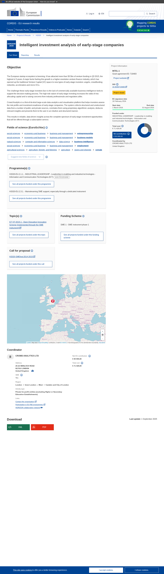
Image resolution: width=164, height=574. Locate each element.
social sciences (13, 133)
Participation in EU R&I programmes (38, 405)
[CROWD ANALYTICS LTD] (53, 301)
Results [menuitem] (37, 55)
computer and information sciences (40, 142)
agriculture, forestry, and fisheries (43, 150)
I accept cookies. (106, 570)
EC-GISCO (63, 342)
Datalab (77, 30)
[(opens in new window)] (26, 12)
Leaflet (29, 342)
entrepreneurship (85, 133)
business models (85, 138)
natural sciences (14, 142)
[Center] (102, 335)
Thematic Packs (22, 30)
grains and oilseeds (82, 150)
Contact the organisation (33, 402)
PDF (44, 427)
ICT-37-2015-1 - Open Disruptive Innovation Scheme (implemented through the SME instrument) (27, 225)
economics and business (35, 133)
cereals (98, 150)
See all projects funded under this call (28, 264)
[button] (101, 13)
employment (82, 146)
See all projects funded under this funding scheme (81, 236)
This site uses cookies (22, 570)
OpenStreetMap (43, 342)
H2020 (38, 35)
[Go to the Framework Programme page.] (11, 44)
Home (10, 30)
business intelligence (84, 142)
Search (86, 30)
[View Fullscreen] (102, 326)
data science (64, 142)
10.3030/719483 (118, 87)
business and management (61, 133)
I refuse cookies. (142, 570)
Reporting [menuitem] (25, 55)
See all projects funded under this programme (31, 184)
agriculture (65, 150)
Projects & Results (39, 30)
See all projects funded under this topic (28, 235)
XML (20, 427)
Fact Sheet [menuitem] (13, 55)
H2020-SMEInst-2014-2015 (21, 257)
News (69, 30)
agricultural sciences (15, 150)
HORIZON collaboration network (36, 408)
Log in (91, 14)
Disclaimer (102, 342)
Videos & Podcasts (57, 30)
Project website (121, 78)
